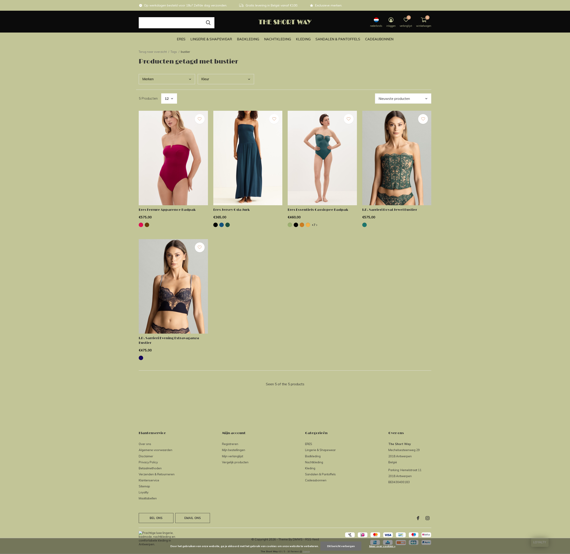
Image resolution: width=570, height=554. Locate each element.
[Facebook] (418, 518)
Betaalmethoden (150, 468)
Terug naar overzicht (153, 51)
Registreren (230, 444)
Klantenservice (149, 480)
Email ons (192, 518)
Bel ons (156, 518)
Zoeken (208, 22)
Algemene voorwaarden (155, 450)
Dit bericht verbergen (341, 546)
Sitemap (144, 486)
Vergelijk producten (235, 462)
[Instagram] (427, 518)
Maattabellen (148, 498)
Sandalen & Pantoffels (338, 39)
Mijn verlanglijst (232, 456)
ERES (181, 39)
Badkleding (248, 39)
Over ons (145, 444)
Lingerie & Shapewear (211, 39)
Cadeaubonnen (379, 39)
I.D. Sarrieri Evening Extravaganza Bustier (169, 340)
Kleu (205, 79)
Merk (148, 79)
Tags (174, 51)
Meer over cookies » (382, 546)
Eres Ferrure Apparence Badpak (167, 210)
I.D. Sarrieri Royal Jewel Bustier (389, 210)
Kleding (303, 39)
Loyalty (144, 492)
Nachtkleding (277, 39)
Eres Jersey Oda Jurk (231, 210)
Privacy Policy (148, 462)
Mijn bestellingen (233, 450)
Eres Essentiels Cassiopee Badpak (318, 210)
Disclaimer (146, 456)
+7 (314, 225)
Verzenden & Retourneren (157, 474)
